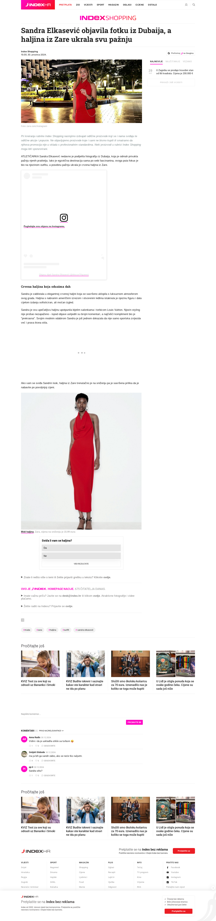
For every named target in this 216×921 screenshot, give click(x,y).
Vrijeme (140, 882)
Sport (100, 4)
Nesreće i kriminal (29, 887)
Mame (82, 887)
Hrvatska (25, 872)
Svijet (23, 867)
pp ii (31, 767)
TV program (142, 872)
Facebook (175, 867)
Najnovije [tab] (156, 61)
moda (26, 630)
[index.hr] (38, 4)
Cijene (140, 4)
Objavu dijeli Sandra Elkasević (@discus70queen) (64, 274)
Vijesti (88, 4)
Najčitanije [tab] (173, 61)
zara (39, 630)
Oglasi (127, 4)
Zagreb (24, 882)
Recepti (111, 872)
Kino (139, 877)
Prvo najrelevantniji (50, 731)
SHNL (53, 882)
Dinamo (53, 872)
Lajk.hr (111, 877)
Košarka (54, 887)
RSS (139, 887)
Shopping (83, 867)
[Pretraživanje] (192, 5)
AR (24, 739)
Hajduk (53, 877)
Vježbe (111, 882)
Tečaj (139, 867)
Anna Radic (34, 737)
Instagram (176, 877)
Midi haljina (27, 531)
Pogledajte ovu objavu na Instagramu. (44, 226)
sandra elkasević (84, 630)
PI (24, 768)
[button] (25, 663)
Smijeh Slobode (37, 752)
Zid (78, 4)
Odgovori (112, 887)
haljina (52, 630)
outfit (66, 630)
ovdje (96, 595)
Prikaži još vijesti (171, 82)
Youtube (175, 872)
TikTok (174, 882)
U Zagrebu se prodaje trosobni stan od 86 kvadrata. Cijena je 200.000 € (174, 72)
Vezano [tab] (187, 61)
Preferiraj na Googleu (182, 53)
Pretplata (65, 4)
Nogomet (54, 867)
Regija (24, 877)
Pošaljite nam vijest (175, 887)
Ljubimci (83, 877)
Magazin (84, 862)
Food (81, 882)
